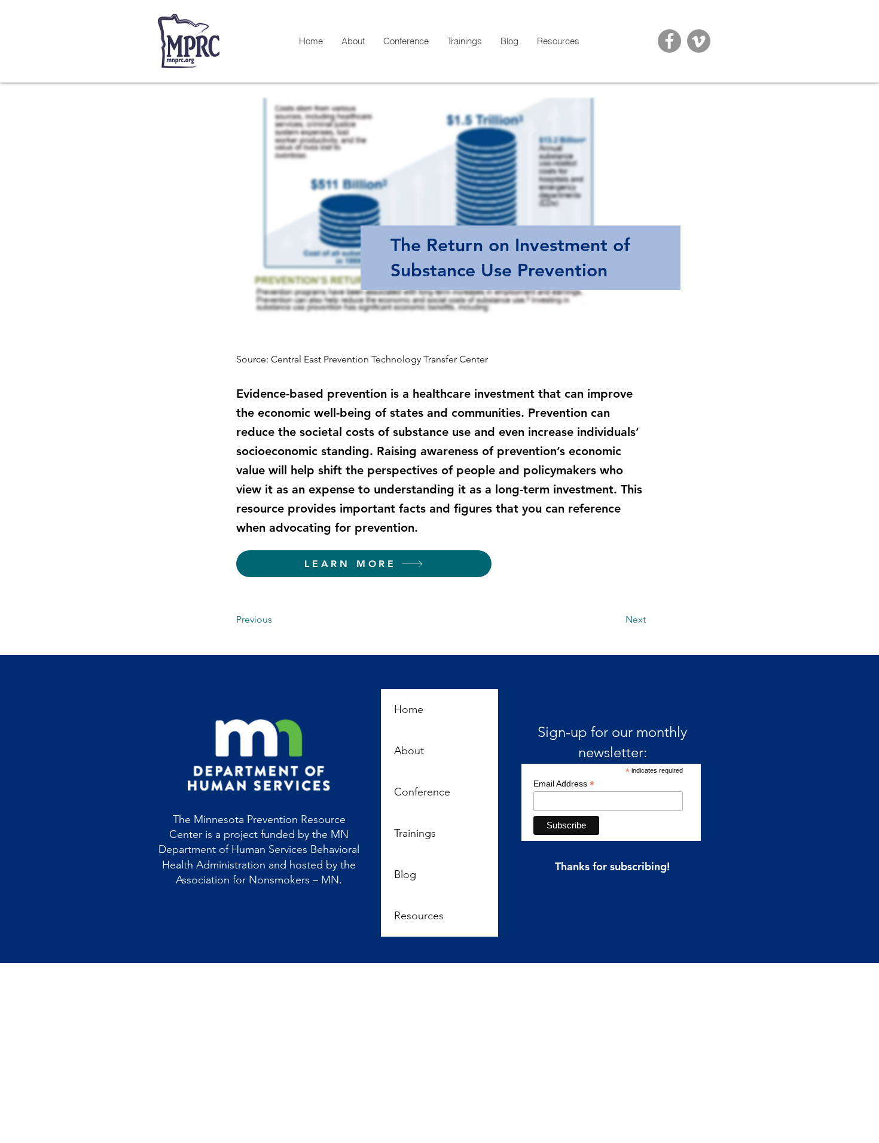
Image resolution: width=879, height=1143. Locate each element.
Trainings (415, 833)
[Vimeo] (698, 41)
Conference (422, 791)
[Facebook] (669, 41)
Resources (419, 915)
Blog (405, 874)
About (409, 750)
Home (408, 709)
